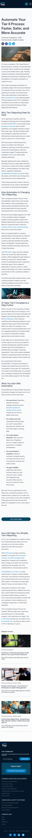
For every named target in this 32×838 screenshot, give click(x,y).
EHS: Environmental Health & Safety (10, 802)
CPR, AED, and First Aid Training (9, 781)
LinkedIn (19, 835)
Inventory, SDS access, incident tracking (14, 227)
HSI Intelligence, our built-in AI (11, 572)
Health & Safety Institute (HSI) (3, 4)
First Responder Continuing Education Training (13, 791)
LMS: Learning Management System (10, 807)
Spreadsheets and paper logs (11, 173)
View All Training (6, 795)
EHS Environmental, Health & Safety (12, 38)
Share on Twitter (10, 43)
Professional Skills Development (9, 788)
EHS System (9, 553)
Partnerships (5, 821)
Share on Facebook (6, 43)
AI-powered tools (10, 98)
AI (12, 363)
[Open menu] (30, 4)
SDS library (8, 252)
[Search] (26, 4)
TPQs (10, 155)
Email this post (2, 43)
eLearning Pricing (6, 793)
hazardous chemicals (8, 126)
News (3, 817)
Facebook (10, 835)
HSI (4, 539)
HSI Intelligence (9, 319)
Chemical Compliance (9, 37)
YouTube (23, 835)
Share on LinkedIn (13, 43)
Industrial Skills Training (7, 786)
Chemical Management (7, 805)
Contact (3, 824)
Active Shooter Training (7, 784)
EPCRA (13, 124)
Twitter (14, 835)
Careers (3, 819)
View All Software (6, 810)
